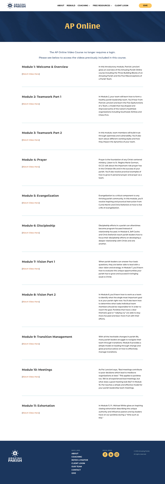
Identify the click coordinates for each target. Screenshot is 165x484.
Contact (76, 470)
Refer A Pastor (80, 460)
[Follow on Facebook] (105, 454)
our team (77, 467)
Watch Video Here (30, 74)
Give (145, 5)
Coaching (83, 5)
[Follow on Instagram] (116, 454)
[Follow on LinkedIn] (110, 454)
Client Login (121, 5)
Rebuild (71, 5)
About (60, 5)
